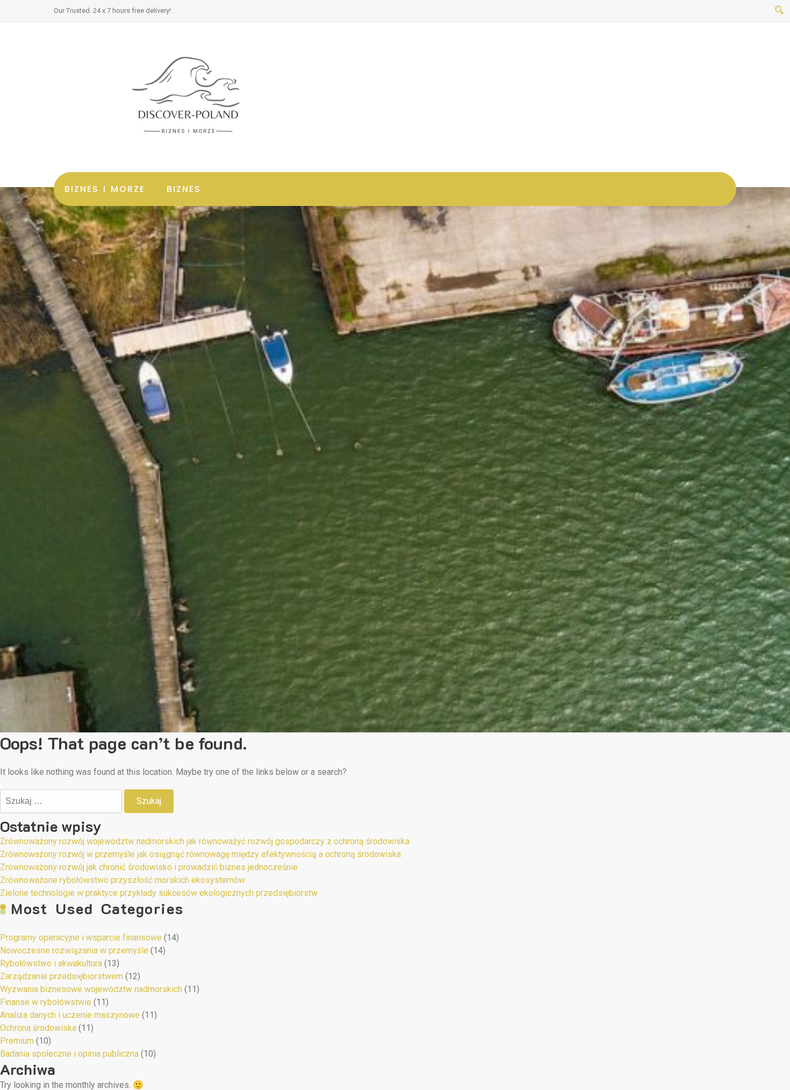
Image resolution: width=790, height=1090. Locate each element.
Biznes (184, 189)
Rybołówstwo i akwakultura (51, 963)
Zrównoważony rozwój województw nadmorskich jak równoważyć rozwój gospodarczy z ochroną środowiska (205, 841)
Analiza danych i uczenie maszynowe (70, 1015)
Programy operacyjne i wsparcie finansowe (81, 937)
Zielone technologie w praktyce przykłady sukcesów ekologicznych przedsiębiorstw (159, 893)
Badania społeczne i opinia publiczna (69, 1054)
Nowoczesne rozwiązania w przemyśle (74, 950)
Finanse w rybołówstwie (45, 1002)
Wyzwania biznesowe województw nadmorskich (91, 989)
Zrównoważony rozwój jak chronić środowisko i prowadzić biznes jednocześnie (149, 867)
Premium (17, 1041)
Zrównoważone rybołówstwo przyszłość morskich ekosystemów (122, 880)
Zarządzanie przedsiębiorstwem (61, 976)
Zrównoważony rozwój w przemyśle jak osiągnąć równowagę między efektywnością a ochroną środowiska (200, 854)
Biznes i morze (104, 189)
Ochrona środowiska (38, 1028)
